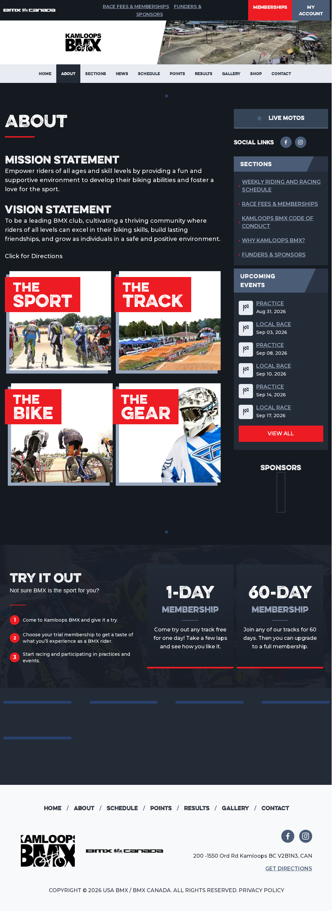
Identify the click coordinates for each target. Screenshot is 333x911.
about (87, 808)
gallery (239, 808)
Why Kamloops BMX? (273, 240)
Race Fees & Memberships (136, 6)
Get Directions (288, 868)
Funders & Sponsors (274, 255)
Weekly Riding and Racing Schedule (281, 186)
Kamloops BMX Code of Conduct (277, 222)
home (56, 808)
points (164, 808)
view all (281, 433)
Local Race (273, 324)
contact (275, 808)
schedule (126, 808)
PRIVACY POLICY (261, 890)
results (200, 808)
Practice (270, 304)
